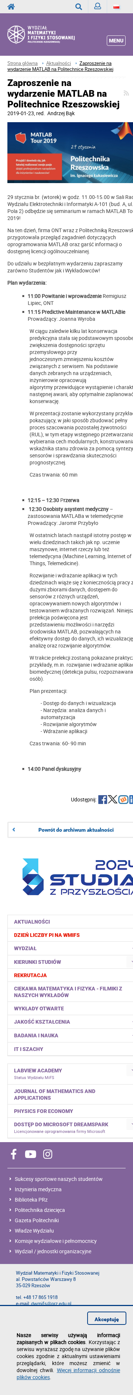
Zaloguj (97, 6)
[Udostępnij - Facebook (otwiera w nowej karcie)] (102, 800)
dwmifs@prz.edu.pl (51, 1303)
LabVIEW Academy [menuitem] (38, 1074)
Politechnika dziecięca (40, 1209)
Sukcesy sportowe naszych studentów (59, 1178)
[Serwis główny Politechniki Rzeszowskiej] (13, 6)
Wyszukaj (78, 6)
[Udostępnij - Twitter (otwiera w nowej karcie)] (112, 800)
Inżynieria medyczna (38, 1189)
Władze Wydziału (34, 1230)
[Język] (116, 6)
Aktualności (58, 63)
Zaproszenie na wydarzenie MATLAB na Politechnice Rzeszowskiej (60, 66)
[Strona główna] (49, 34)
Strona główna (22, 63)
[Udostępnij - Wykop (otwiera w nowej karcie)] (123, 800)
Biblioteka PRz (31, 1199)
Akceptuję (107, 1319)
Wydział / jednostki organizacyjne (53, 1251)
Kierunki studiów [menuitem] (37, 962)
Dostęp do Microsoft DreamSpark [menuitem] (61, 1127)
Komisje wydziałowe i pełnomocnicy (56, 1240)
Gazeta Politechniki (37, 1220)
